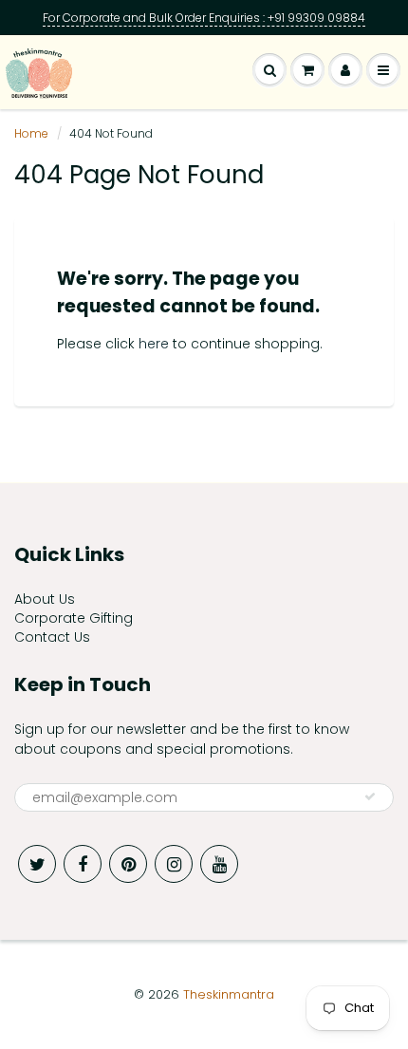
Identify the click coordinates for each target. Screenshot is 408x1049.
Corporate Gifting (73, 618)
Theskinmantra (228, 994)
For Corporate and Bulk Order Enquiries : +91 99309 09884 (204, 17)
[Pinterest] (128, 864)
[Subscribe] (370, 796)
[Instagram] (174, 864)
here (154, 343)
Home (31, 133)
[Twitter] (37, 864)
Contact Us (52, 637)
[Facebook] (83, 864)
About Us (44, 599)
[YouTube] (219, 864)
